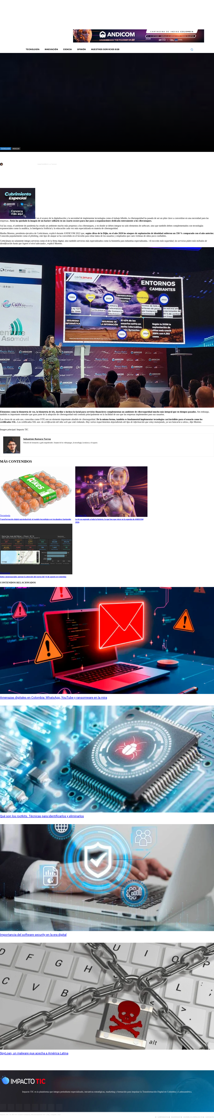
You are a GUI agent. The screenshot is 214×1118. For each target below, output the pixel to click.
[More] (68, 178)
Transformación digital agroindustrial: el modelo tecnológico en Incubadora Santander (35, 519)
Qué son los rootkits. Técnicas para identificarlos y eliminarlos (42, 816)
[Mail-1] (182, 23)
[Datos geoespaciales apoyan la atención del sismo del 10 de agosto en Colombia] (36, 549)
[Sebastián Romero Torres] (2, 164)
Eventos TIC (81, 515)
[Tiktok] (178, 23)
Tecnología (5, 148)
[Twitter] (166, 23)
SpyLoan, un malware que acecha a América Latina (34, 1053)
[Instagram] (163, 23)
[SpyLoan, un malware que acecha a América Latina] (107, 996)
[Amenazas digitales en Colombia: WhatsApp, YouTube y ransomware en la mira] (107, 640)
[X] (5, 178)
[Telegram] (46, 178)
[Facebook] (159, 23)
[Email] (57, 178)
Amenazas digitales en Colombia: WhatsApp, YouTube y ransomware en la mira (53, 697)
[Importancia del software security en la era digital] (107, 877)
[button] (191, 49)
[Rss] (186, 23)
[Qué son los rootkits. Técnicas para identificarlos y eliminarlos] (107, 759)
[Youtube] (174, 23)
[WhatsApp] (36, 178)
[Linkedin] (170, 23)
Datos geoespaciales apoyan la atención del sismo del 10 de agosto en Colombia (33, 577)
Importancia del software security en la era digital (33, 934)
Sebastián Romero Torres (20, 164)
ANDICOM (16, 148)
